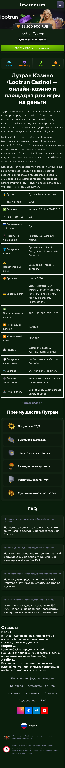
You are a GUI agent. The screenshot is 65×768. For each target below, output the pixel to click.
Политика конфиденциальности (32, 678)
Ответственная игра (41, 685)
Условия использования (23, 693)
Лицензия (51, 693)
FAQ (43, 700)
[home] (32, 5)
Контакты (16, 685)
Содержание (27, 700)
